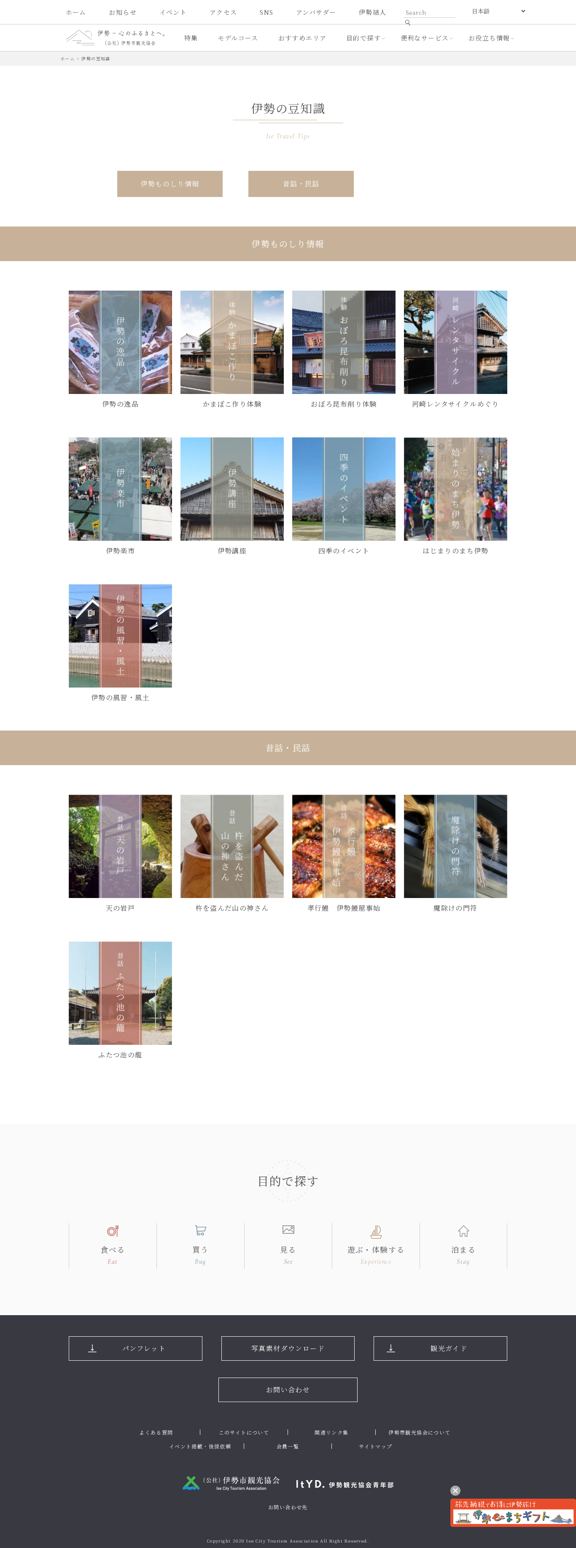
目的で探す (363, 37)
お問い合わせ (288, 1389)
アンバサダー (316, 12)
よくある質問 (156, 1432)
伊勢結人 (373, 12)
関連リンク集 (331, 1432)
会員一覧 (288, 1446)
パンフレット (144, 1348)
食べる (112, 1255)
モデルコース (238, 37)
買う (200, 1255)
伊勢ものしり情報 (169, 184)
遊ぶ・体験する (376, 1255)
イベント (173, 12)
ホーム (76, 12)
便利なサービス (425, 37)
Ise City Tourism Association (282, 1540)
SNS (266, 12)
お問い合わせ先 (288, 1506)
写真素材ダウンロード (288, 1348)
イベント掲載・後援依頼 (200, 1446)
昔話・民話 (301, 184)
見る (288, 1255)
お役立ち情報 (489, 37)
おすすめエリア (302, 37)
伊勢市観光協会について (419, 1432)
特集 (191, 37)
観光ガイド (449, 1348)
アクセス (223, 12)
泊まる (463, 1255)
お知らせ (123, 12)
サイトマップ (375, 1446)
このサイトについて (244, 1432)
